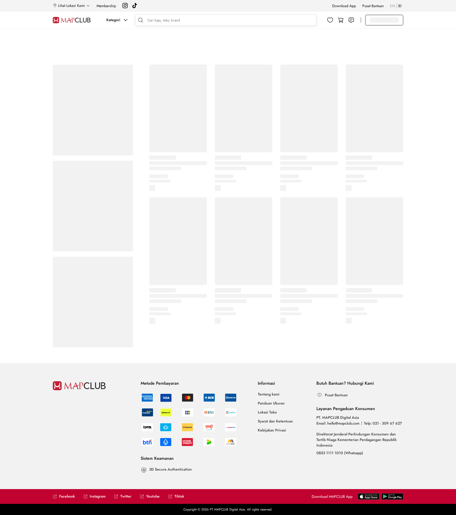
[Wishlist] (330, 20)
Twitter (125, 496)
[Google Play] (368, 498)
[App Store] (392, 498)
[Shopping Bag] (341, 20)
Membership (106, 6)
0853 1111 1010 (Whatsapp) (339, 453)
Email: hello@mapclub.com (337, 423)
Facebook (67, 496)
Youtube (153, 496)
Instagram (98, 496)
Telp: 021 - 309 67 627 (383, 423)
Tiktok (179, 496)
